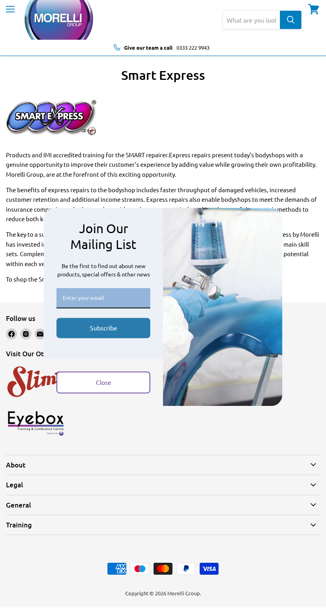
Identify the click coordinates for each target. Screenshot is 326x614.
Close (103, 382)
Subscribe (103, 328)
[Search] (290, 20)
